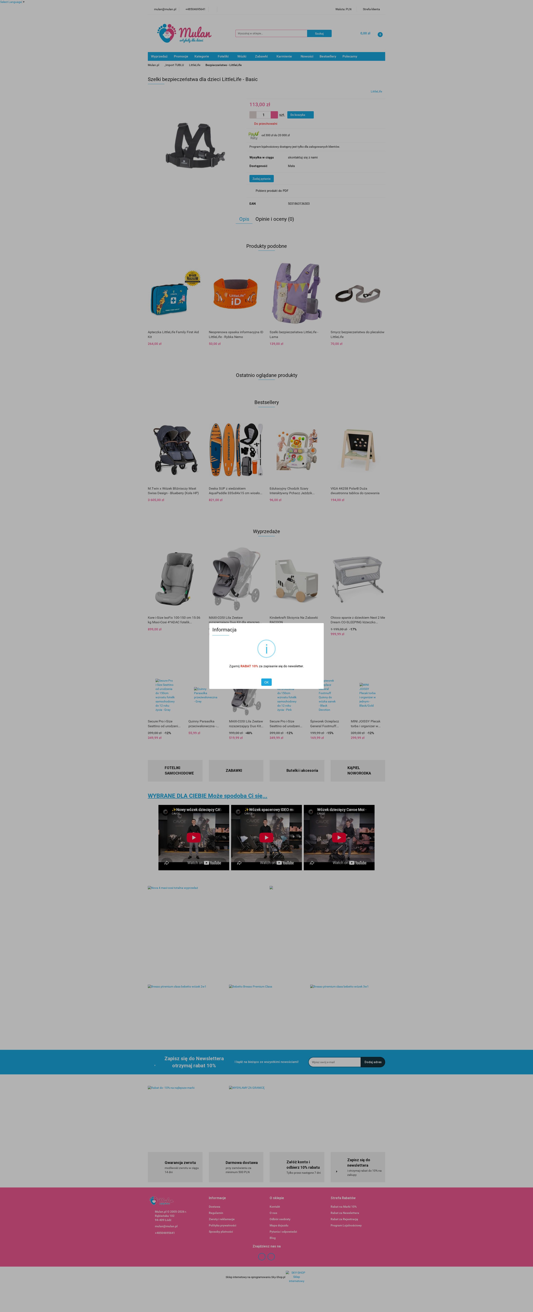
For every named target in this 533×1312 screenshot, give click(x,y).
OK (266, 682)
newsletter (295, 666)
